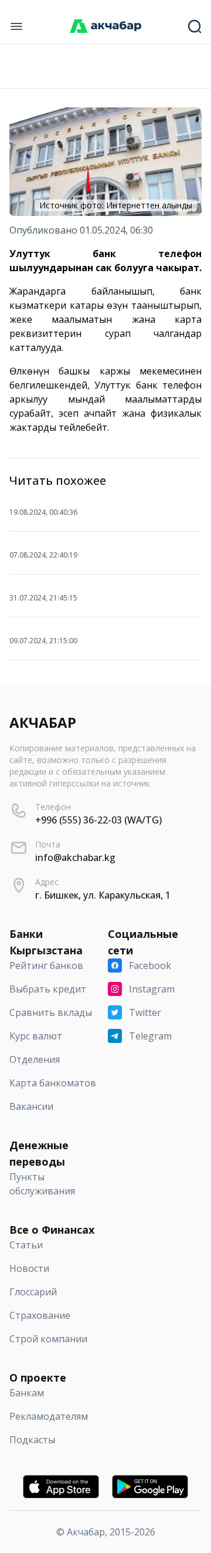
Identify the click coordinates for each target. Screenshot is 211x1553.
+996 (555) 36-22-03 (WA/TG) (98, 819)
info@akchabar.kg (75, 857)
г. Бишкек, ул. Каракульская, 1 (103, 895)
